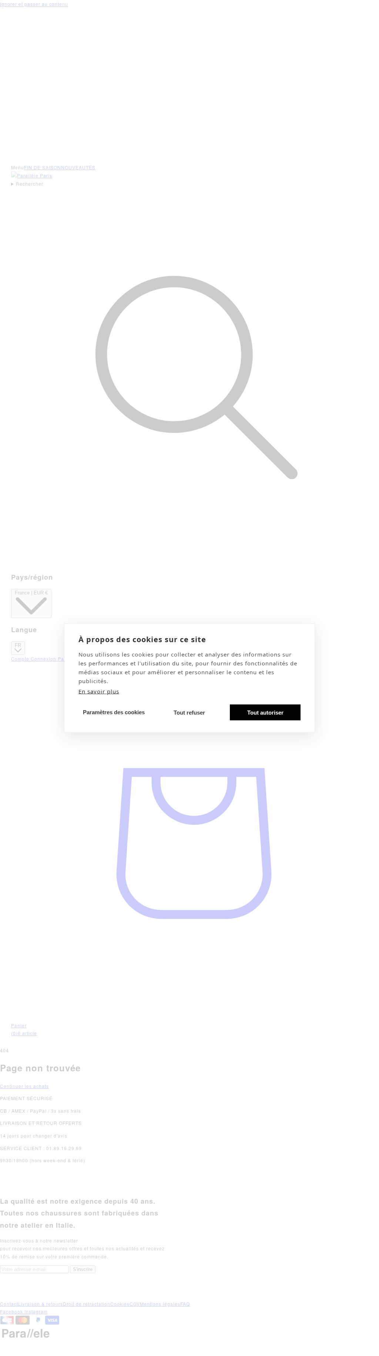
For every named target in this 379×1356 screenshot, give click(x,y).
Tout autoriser (265, 712)
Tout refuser (189, 712)
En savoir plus (98, 691)
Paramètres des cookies (114, 712)
